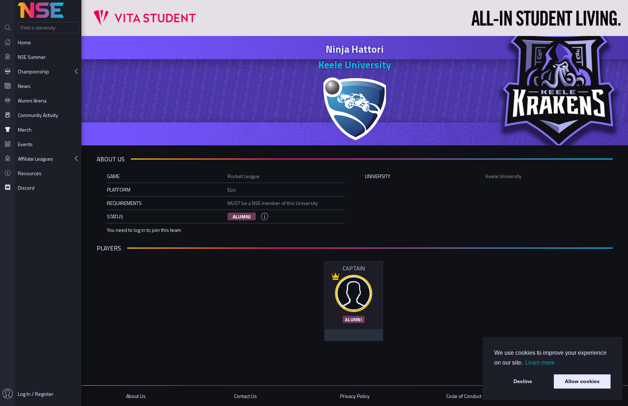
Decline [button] (523, 381)
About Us (136, 396)
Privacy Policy (355, 396)
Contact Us (245, 396)
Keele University (354, 64)
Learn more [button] (540, 362)
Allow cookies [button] (582, 381)
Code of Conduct (464, 396)
